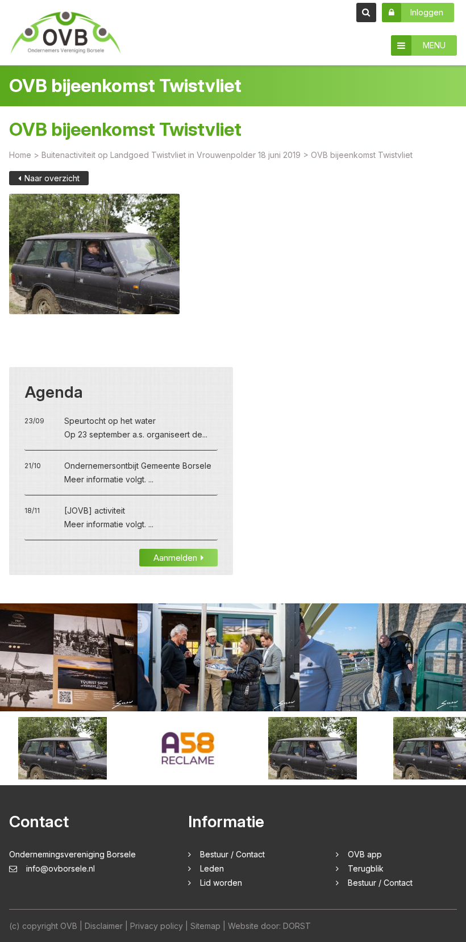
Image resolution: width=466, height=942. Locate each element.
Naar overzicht (52, 178)
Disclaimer (104, 926)
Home (20, 155)
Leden (212, 868)
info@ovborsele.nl (60, 868)
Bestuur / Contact (232, 854)
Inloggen (426, 12)
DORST (297, 926)
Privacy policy (156, 926)
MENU (434, 45)
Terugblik (366, 868)
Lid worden (221, 882)
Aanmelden (175, 557)
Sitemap (205, 926)
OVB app (365, 854)
